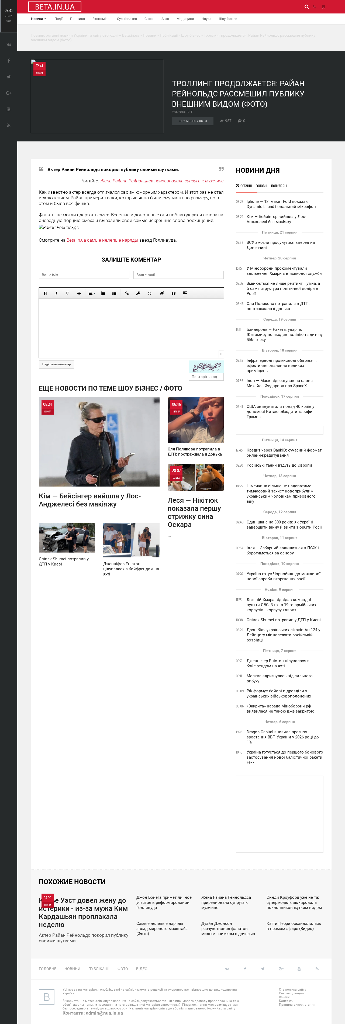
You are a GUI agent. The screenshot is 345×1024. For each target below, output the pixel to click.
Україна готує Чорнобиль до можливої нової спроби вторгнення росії (283, 576)
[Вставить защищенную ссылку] (138, 293)
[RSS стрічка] (314, 6)
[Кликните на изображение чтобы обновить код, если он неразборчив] (206, 366)
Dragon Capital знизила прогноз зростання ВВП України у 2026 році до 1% (283, 737)
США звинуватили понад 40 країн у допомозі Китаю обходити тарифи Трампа (280, 411)
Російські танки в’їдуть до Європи (279, 465)
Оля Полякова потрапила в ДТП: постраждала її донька (278, 306)
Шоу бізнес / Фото (193, 121)
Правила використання (297, 1004)
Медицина (185, 19)
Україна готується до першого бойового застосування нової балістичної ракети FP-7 (285, 757)
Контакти (286, 1001)
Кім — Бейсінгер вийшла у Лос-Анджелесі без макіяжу (276, 219)
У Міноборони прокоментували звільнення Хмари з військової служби (284, 271)
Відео (141, 969)
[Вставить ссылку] (127, 293)
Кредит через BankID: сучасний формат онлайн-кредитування (284, 453)
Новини (37, 19)
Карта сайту (225, 1008)
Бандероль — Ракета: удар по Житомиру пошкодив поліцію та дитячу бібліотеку (285, 334)
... (90, 459)
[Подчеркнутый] (68, 293)
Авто (165, 19)
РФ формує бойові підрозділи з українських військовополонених (279, 694)
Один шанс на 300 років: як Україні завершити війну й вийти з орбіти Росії (284, 525)
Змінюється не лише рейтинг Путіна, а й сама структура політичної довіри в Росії (283, 288)
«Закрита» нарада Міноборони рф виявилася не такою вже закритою (280, 709)
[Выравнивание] (92, 293)
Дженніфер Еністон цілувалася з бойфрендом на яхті (278, 663)
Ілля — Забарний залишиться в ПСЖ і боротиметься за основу (283, 551)
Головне (47, 969)
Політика (77, 19)
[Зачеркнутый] (79, 293)
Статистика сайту (292, 989)
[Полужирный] (45, 293)
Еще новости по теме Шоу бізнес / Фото (110, 388)
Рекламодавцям (291, 993)
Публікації (98, 969)
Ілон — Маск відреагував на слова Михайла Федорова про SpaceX (280, 383)
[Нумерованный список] (103, 293)
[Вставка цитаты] (173, 293)
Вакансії (285, 997)
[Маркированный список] (114, 293)
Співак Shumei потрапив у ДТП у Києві (284, 619)
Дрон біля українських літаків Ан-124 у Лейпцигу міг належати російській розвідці (283, 635)
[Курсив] (56, 293)
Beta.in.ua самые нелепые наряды (102, 240)
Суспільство (127, 19)
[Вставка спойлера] (185, 293)
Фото (123, 969)
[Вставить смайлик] (149, 293)
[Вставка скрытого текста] (162, 293)
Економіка (100, 19)
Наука (206, 19)
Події (58, 19)
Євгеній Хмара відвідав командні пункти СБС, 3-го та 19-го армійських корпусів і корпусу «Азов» (281, 604)
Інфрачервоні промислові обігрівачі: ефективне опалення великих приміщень (282, 365)
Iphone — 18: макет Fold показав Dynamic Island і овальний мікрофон (281, 204)
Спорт (149, 19)
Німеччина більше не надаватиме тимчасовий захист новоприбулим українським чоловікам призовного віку (281, 494)
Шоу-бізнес (228, 19)
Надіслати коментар (56, 364)
